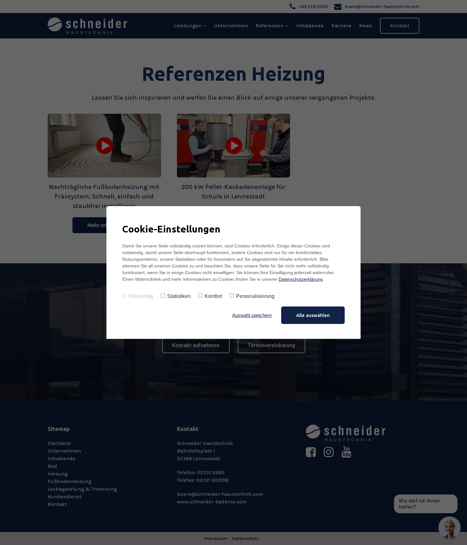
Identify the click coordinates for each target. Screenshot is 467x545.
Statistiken (179, 296)
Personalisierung (255, 296)
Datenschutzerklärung (301, 279)
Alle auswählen (313, 315)
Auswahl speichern (252, 315)
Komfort (213, 296)
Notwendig (141, 296)
